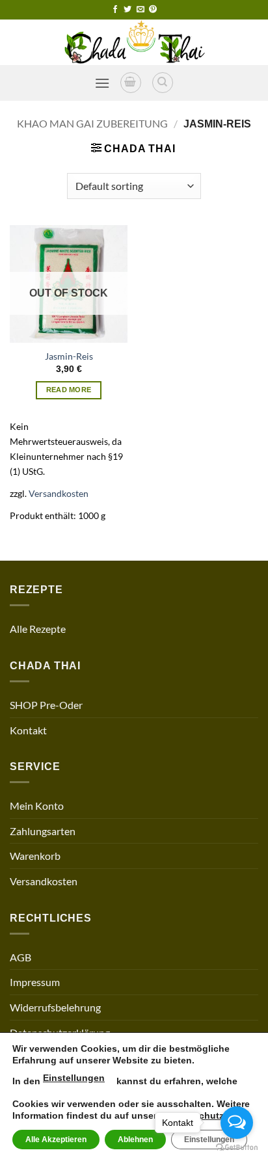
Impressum (35, 982)
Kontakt (28, 730)
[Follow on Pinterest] (153, 9)
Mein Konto (37, 805)
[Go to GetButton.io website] (237, 1147)
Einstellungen (74, 1078)
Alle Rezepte (38, 628)
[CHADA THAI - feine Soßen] (134, 42)
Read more (69, 390)
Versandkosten (58, 493)
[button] (102, 83)
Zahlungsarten (42, 831)
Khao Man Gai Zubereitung (92, 123)
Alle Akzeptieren (56, 1139)
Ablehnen (135, 1139)
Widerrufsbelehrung (55, 1007)
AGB (20, 957)
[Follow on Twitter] (127, 9)
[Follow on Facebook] (115, 9)
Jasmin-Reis (69, 356)
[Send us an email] (140, 9)
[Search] (162, 82)
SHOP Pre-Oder (46, 705)
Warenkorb (35, 855)
